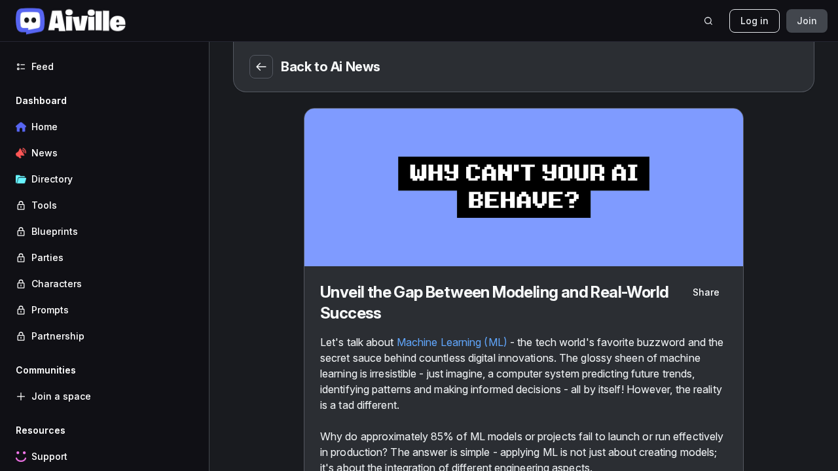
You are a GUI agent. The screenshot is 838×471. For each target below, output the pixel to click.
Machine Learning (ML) (452, 342)
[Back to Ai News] (261, 66)
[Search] (708, 20)
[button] (104, 218)
